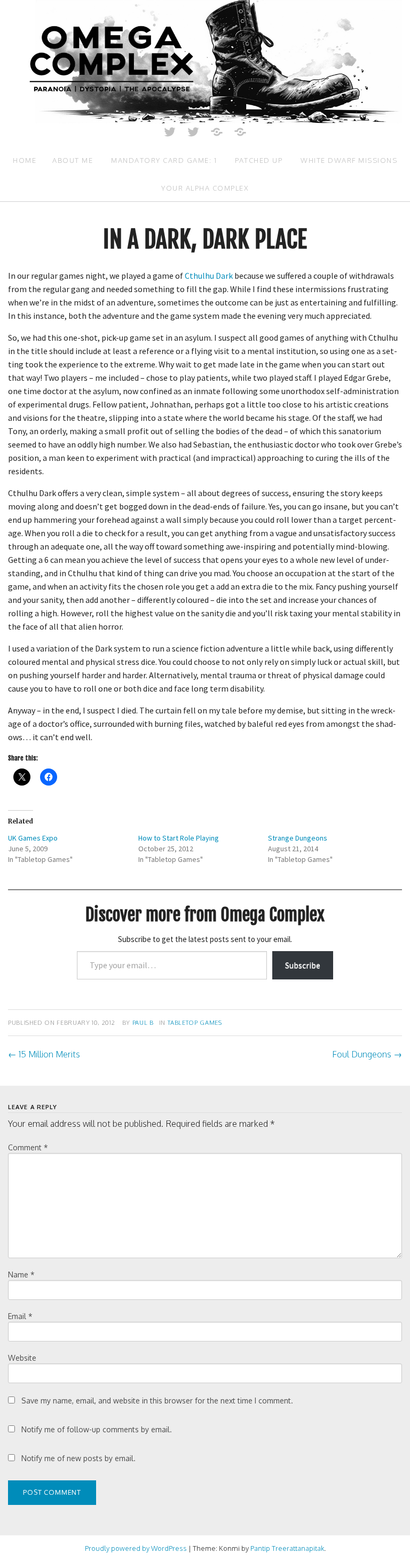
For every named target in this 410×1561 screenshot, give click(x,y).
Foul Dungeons (367, 1054)
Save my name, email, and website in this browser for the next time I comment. (157, 1400)
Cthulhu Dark (209, 275)
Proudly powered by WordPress (136, 1548)
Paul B (143, 1022)
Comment (28, 1147)
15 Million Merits (44, 1054)
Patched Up (258, 160)
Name (21, 1274)
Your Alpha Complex (205, 188)
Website (22, 1357)
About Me (72, 160)
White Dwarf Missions (349, 160)
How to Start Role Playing (178, 838)
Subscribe (302, 965)
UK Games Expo (33, 838)
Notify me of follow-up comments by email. (96, 1429)
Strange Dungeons (297, 838)
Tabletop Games (195, 1022)
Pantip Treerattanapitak (287, 1548)
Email (20, 1316)
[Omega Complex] (205, 61)
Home (24, 160)
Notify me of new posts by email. (78, 1458)
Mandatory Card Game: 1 (164, 160)
